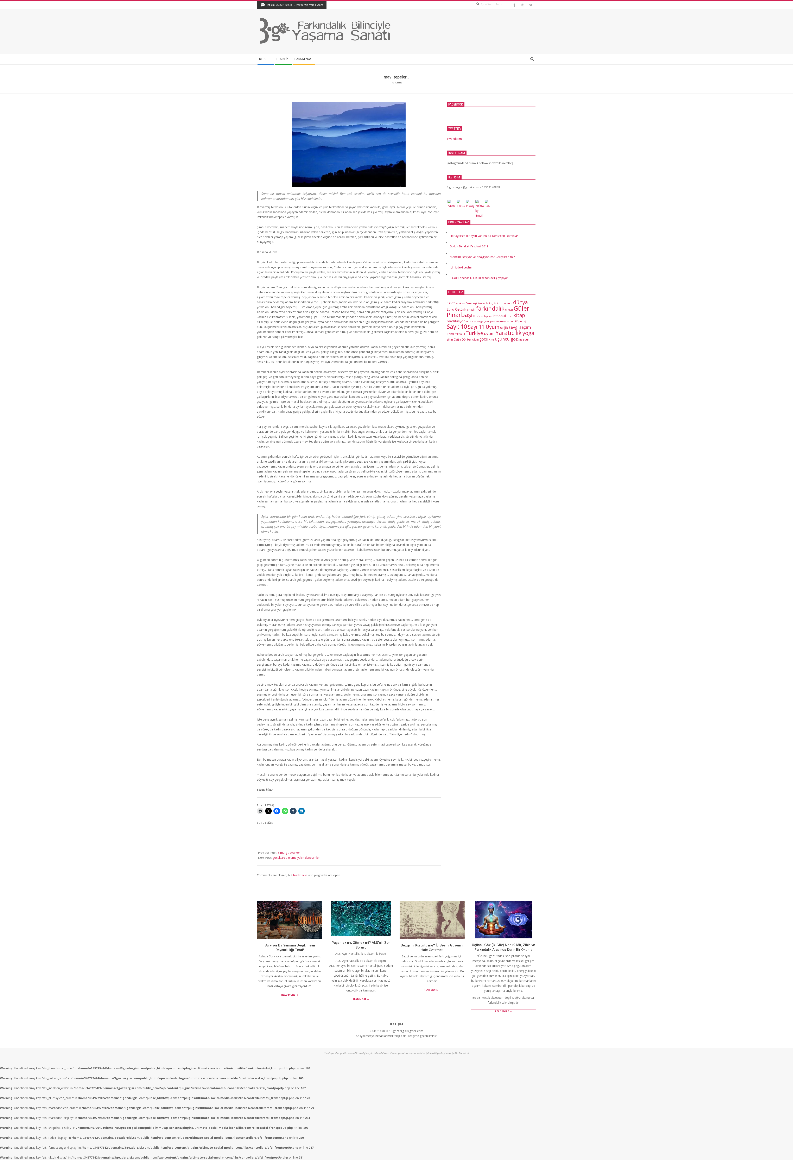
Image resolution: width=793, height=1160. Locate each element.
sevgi (514, 327)
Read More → (289, 994)
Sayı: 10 (457, 326)
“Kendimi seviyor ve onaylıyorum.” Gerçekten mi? (482, 257)
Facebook (455, 104)
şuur (526, 339)
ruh (512, 321)
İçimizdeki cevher (461, 267)
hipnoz (488, 316)
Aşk (475, 303)
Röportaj (520, 321)
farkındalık (490, 308)
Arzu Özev (465, 303)
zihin (450, 339)
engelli (471, 309)
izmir (510, 316)
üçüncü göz (506, 339)
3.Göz (451, 303)
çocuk (485, 339)
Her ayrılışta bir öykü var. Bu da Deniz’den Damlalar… (485, 236)
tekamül (460, 334)
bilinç (489, 303)
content (507, 303)
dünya (520, 302)
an (457, 303)
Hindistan (478, 316)
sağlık (504, 327)
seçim (525, 327)
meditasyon (456, 321)
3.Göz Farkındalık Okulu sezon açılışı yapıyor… (480, 278)
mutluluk (471, 321)
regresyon (502, 321)
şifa (520, 339)
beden (482, 303)
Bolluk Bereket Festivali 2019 (469, 246)
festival (509, 309)
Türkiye (474, 333)
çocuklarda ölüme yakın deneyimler (296, 858)
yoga (528, 333)
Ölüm (475, 339)
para (492, 321)
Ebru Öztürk (456, 309)
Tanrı (450, 334)
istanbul (499, 315)
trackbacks (300, 875)
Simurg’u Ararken (289, 853)
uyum (489, 333)
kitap (519, 315)
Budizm (498, 303)
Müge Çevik (483, 321)
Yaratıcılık (508, 333)
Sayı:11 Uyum (483, 326)
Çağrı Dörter (462, 339)
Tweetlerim (454, 139)
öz (492, 339)
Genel (398, 82)
